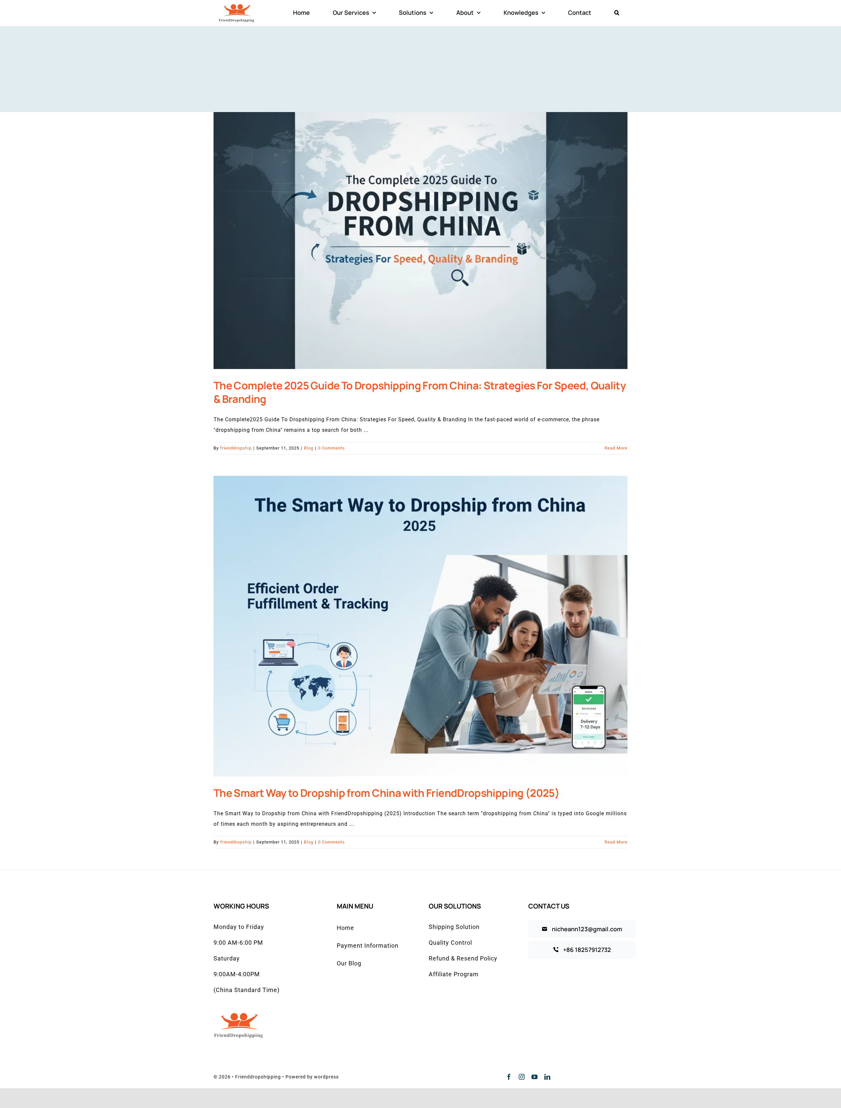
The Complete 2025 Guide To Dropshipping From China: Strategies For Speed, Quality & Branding (420, 392)
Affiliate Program (454, 974)
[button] (617, 13)
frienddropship (236, 448)
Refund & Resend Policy (463, 958)
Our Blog (349, 963)
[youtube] (535, 1077)
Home (345, 927)
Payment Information (367, 945)
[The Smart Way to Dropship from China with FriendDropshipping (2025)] (420, 626)
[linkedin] (547, 1077)
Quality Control (450, 942)
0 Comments (331, 448)
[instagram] (522, 1077)
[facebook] (509, 1077)
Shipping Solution (454, 926)
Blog (308, 448)
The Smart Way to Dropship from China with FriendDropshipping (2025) (386, 793)
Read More (615, 448)
